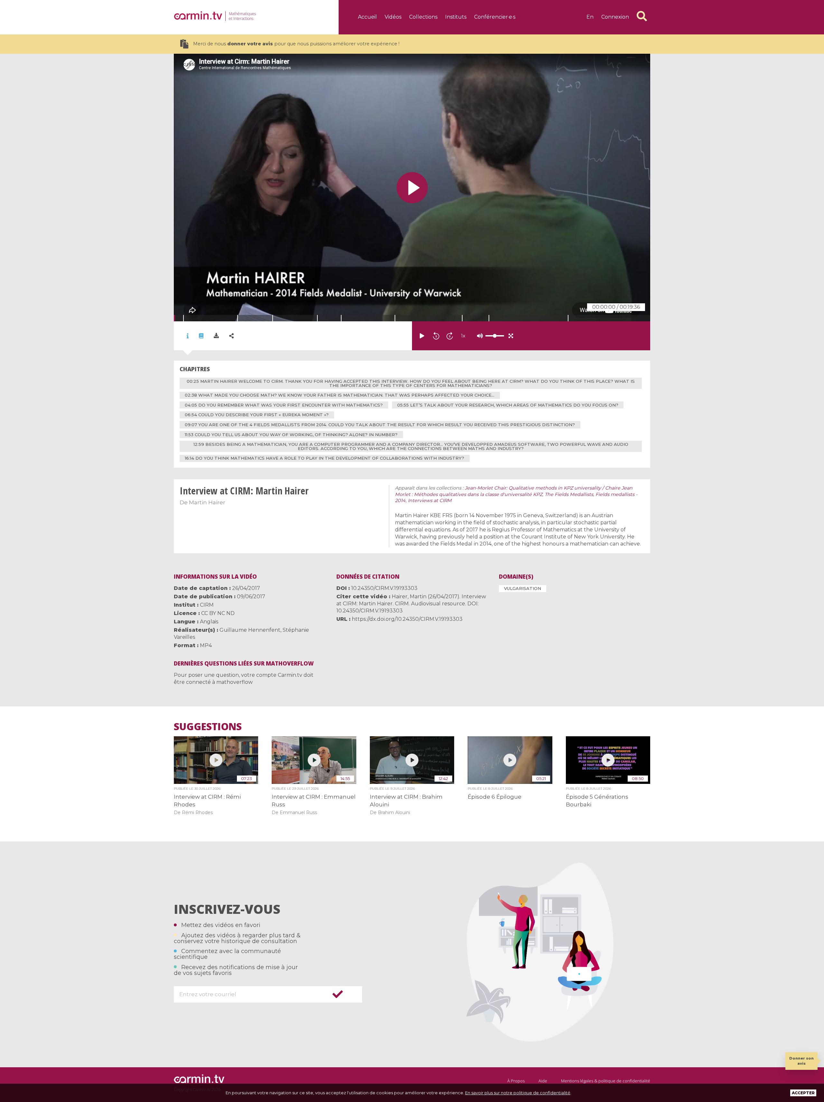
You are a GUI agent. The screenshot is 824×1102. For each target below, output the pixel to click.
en (590, 17)
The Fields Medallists (569, 494)
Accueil (367, 17)
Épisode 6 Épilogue (494, 797)
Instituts (455, 17)
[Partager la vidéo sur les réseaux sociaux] (231, 336)
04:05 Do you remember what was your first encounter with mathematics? (284, 405)
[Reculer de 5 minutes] (436, 335)
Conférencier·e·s (494, 17)
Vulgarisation (522, 588)
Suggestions (208, 726)
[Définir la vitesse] (478, 336)
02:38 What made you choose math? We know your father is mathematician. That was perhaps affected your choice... (339, 395)
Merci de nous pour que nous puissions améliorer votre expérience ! (296, 44)
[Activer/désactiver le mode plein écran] (511, 335)
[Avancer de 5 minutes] (449, 335)
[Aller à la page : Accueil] (198, 15)
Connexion (615, 17)
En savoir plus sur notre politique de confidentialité (517, 1092)
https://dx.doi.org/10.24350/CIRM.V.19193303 (407, 619)
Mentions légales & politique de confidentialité (605, 1081)
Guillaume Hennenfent (250, 630)
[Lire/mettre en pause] (422, 335)
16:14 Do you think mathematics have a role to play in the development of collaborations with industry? (324, 458)
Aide (542, 1081)
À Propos (516, 1081)
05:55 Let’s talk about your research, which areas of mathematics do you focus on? (507, 405)
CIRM (207, 605)
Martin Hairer (207, 502)
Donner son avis (801, 1060)
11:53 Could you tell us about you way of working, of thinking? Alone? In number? (291, 434)
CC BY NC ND (218, 613)
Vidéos (393, 17)
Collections (423, 17)
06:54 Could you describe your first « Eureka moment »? (257, 414)
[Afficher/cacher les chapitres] (201, 336)
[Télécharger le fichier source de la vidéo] (216, 335)
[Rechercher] (641, 16)
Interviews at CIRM (430, 500)
